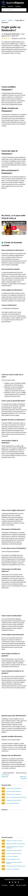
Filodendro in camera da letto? (13, 800)
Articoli (3, 6)
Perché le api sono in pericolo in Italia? (15, 866)
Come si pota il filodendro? (12, 803)
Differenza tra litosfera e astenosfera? (15, 843)
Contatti (12, 885)
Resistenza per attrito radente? (14, 850)
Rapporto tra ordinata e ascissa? (14, 840)
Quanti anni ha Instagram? (12, 869)
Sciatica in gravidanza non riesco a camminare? (14, 847)
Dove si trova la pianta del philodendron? (16, 797)
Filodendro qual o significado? (13, 794)
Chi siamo (4, 885)
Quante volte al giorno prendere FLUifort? (14, 863)
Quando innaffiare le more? (13, 859)
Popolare (18, 6)
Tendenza (10, 6)
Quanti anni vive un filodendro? (14, 788)
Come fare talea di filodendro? (13, 791)
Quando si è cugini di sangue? (13, 853)
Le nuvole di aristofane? (12, 856)
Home (3, 20)
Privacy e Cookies (21, 885)
